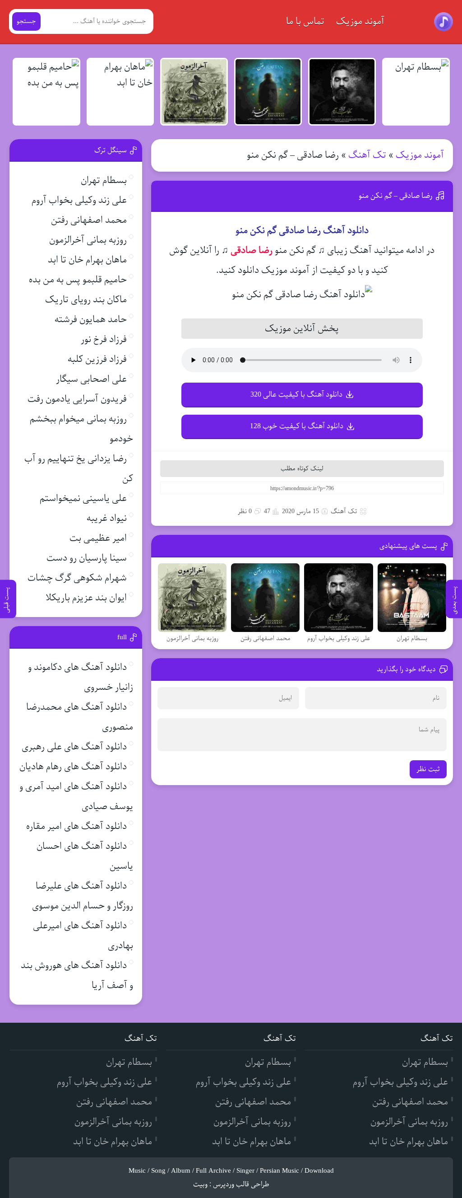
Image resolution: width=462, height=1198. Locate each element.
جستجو (26, 21)
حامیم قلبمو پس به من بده (78, 280)
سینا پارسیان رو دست (86, 558)
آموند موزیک (360, 21)
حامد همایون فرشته (91, 320)
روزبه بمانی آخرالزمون (88, 240)
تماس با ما (305, 21)
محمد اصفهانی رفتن (89, 220)
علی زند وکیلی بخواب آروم (79, 200)
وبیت (200, 1184)
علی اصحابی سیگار (91, 379)
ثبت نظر (428, 769)
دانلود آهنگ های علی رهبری (74, 747)
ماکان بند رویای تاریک (86, 300)
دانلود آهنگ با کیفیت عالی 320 (296, 394)
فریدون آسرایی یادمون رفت (77, 399)
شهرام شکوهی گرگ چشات (77, 578)
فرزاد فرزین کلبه (97, 359)
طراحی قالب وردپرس (241, 1184)
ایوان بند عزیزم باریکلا (86, 598)
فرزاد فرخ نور (104, 339)
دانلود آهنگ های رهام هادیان (73, 767)
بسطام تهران (104, 180)
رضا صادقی (252, 250)
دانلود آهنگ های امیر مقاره (76, 826)
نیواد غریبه (107, 518)
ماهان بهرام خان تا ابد (87, 260)
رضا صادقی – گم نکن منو (395, 196)
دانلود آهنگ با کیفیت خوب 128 (296, 426)
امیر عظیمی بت (98, 538)
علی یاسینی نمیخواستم (83, 498)
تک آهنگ (367, 155)
